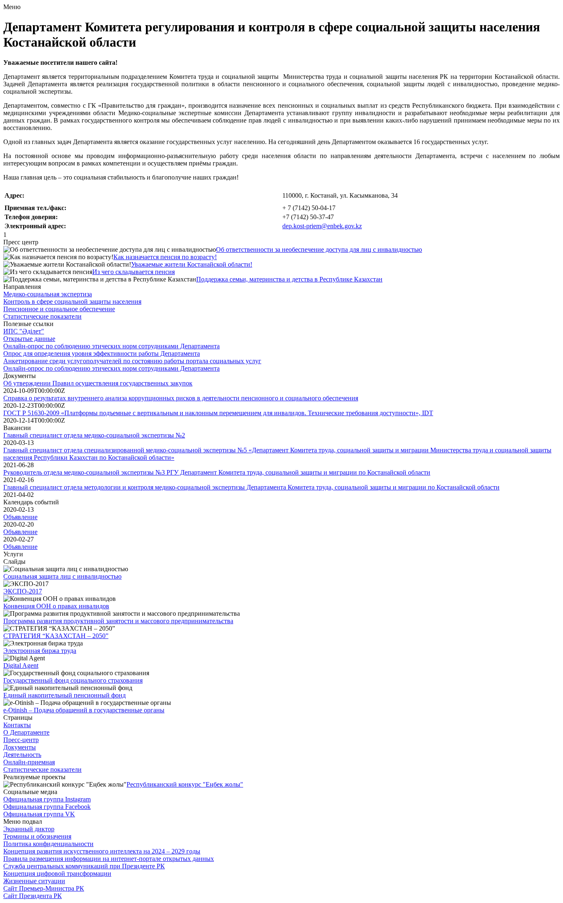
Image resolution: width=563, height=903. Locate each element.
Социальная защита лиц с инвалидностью (62, 576)
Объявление (20, 516)
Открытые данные (29, 338)
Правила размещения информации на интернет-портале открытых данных (108, 858)
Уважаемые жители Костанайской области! (191, 264)
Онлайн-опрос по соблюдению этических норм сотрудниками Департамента (111, 346)
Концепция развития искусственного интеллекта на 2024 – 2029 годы (101, 851)
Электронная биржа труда (39, 650)
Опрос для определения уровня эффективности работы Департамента (101, 353)
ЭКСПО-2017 (22, 591)
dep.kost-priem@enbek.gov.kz (322, 225)
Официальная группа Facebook (47, 806)
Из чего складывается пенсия (133, 271)
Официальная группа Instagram (47, 799)
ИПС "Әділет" (23, 331)
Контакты (17, 724)
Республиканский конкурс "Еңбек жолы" (185, 784)
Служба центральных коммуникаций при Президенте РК (84, 866)
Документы (19, 747)
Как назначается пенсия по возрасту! (165, 256)
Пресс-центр (21, 739)
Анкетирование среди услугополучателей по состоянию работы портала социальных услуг (132, 360)
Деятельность (22, 754)
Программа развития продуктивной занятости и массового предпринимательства (118, 620)
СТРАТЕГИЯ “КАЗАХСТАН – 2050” (55, 635)
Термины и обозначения (37, 836)
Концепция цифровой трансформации (57, 873)
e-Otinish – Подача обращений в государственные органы (83, 710)
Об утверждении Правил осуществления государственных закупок (97, 383)
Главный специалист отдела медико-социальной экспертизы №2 (94, 435)
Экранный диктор (28, 828)
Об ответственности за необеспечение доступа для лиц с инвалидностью (319, 249)
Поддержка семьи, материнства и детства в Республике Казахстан (289, 279)
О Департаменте (26, 732)
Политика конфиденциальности (48, 843)
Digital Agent (20, 665)
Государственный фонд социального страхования (73, 680)
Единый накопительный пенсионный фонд (64, 695)
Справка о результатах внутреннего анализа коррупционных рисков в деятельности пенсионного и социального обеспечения (180, 398)
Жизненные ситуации (34, 880)
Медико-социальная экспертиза (47, 294)
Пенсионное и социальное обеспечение (59, 308)
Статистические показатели (42, 316)
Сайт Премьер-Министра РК (43, 888)
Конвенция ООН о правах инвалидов (56, 606)
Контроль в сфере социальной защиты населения (72, 301)
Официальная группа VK (39, 814)
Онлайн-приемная (29, 762)
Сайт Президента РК (32, 895)
